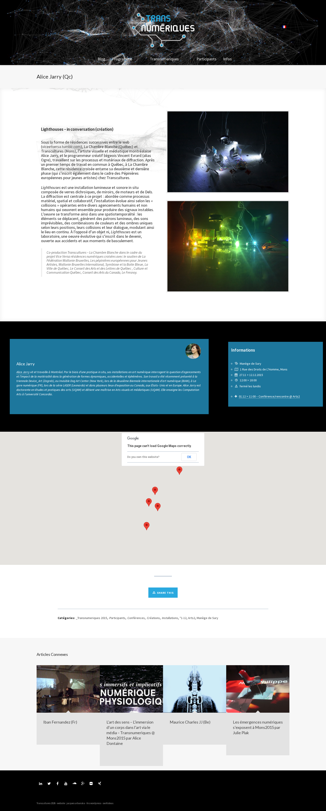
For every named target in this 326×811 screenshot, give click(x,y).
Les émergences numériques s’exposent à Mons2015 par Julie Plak (258, 727)
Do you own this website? (143, 457)
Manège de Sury (207, 618)
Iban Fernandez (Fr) (60, 722)
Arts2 (191, 618)
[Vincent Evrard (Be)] (21, 405)
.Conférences (136, 618)
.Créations (153, 618)
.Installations (169, 618)
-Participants (117, 618)
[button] (179, 471)
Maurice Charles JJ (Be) (190, 722)
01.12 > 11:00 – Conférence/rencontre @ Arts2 (269, 396)
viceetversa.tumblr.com (61, 146)
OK (189, 457)
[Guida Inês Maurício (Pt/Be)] (298, 405)
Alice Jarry (22, 372)
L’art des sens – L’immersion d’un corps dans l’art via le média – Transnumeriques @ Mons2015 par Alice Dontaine (130, 733)
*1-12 (183, 618)
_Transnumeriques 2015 (91, 618)
